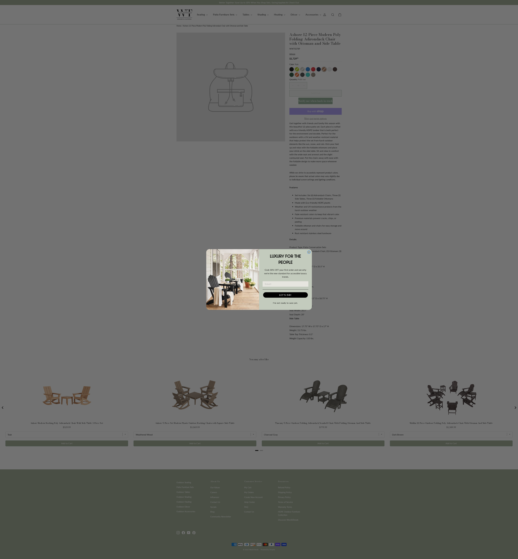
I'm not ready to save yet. (285, 303)
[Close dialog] (309, 252)
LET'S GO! (285, 294)
